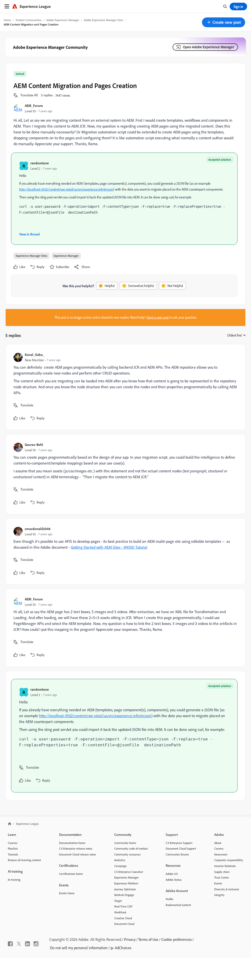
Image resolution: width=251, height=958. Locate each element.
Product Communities (29, 20)
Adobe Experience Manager (62, 20)
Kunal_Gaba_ (34, 354)
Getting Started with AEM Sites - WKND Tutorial (109, 547)
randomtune (39, 163)
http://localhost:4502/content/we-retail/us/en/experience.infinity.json (66, 189)
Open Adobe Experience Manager (208, 47)
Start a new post (158, 317)
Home (7, 20)
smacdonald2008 (37, 529)
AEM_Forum (34, 106)
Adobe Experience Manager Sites (103, 20)
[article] (124, 387)
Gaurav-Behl (34, 444)
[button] (223, 22)
